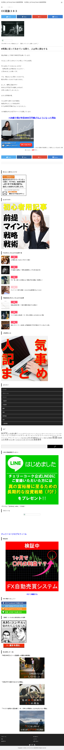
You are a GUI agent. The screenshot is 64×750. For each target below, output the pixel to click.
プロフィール (5, 393)
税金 (12, 439)
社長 (10, 440)
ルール (19, 438)
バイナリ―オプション (25, 435)
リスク (16, 438)
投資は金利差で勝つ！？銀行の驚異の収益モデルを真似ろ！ (24, 305)
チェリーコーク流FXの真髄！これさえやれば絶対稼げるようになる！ (26, 290)
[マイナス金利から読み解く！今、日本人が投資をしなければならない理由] (5, 315)
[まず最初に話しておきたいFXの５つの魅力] (5, 260)
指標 (2, 439)
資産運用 (6, 423)
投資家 (60, 438)
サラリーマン (27, 433)
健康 (3, 408)
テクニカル (49, 433)
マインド (4, 397)
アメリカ (20, 433)
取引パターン (40, 438)
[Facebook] (13, 604)
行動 (23, 439)
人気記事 (4, 404)
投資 (54, 437)
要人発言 (26, 440)
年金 (47, 438)
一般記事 (4, 401)
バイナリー (38, 435)
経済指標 (18, 439)
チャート (33, 433)
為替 (6, 440)
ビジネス (4, 389)
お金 (9, 433)
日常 (3, 419)
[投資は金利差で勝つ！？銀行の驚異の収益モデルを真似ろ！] (5, 305)
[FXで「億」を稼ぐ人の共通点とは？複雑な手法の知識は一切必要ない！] (5, 280)
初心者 (30, 438)
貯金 (29, 440)
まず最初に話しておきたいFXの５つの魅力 (20, 259)
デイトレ (54, 433)
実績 (3, 412)
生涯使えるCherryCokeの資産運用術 (12, 2)
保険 (25, 438)
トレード (4, 435)
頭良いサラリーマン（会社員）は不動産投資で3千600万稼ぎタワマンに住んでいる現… (30, 325)
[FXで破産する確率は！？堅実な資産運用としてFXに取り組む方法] (5, 270)
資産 (32, 440)
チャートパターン (41, 433)
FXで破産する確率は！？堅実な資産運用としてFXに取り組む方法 (25, 270)
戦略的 (50, 438)
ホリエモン (5, 438)
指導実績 (4, 416)
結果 (21, 439)
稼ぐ (14, 440)
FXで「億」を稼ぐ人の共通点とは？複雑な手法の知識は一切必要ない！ (27, 280)
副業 (34, 438)
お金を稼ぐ (14, 433)
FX (6, 433)
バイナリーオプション (50, 435)
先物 (27, 438)
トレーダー (59, 433)
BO (2, 433)
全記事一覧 (3, 741)
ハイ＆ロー (13, 435)
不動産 (22, 438)
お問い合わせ (35, 741)
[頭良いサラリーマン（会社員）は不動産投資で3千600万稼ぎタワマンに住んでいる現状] (5, 325)
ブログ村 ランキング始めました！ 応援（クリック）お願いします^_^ (19, 43)
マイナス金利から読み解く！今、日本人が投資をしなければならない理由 (27, 315)
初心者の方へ (35, 736)
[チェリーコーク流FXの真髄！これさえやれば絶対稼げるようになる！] (5, 290)
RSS (34, 745)
